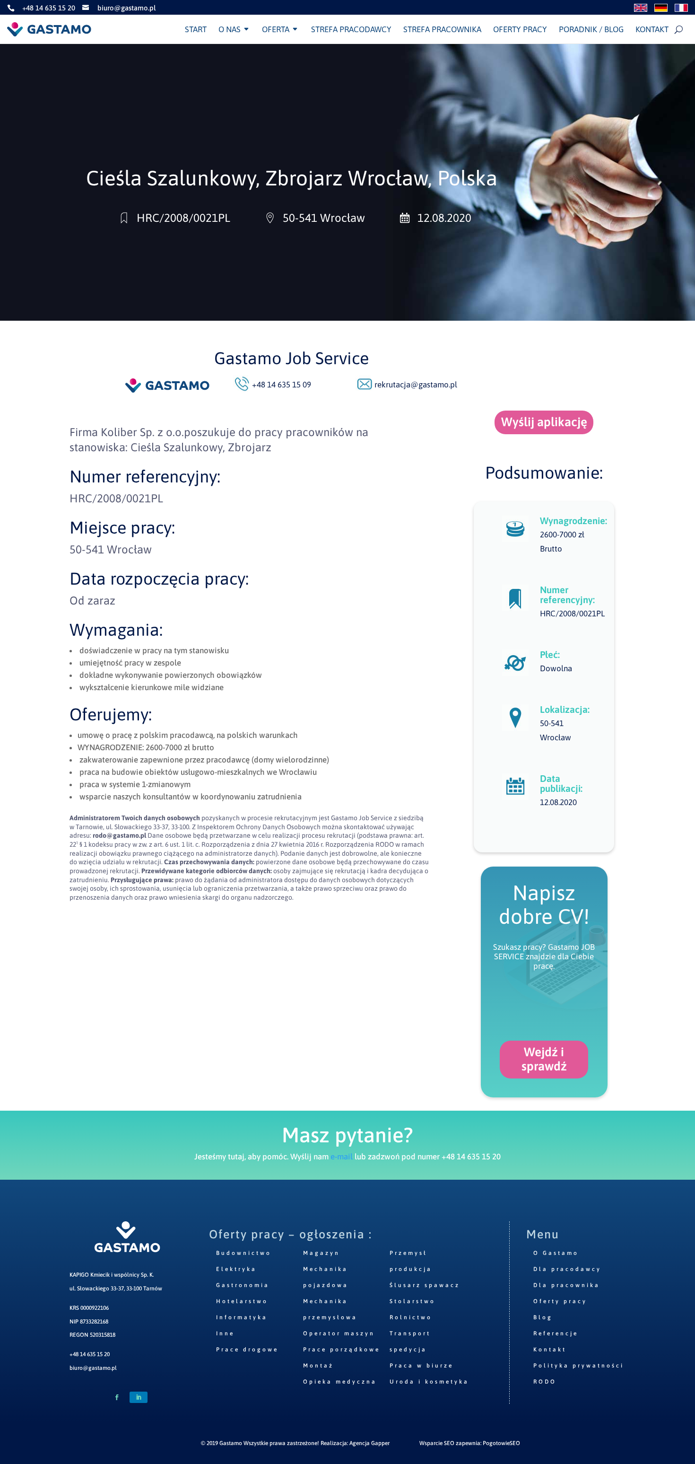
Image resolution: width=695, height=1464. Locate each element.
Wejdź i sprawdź (544, 1059)
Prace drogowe (247, 1349)
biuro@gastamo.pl (93, 1368)
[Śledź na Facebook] (117, 1397)
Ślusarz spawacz (425, 1285)
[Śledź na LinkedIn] (139, 1397)
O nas (229, 29)
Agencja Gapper (369, 1443)
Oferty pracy (520, 29)
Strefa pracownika (442, 29)
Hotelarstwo (242, 1301)
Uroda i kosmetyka (429, 1381)
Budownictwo (243, 1253)
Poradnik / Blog (591, 29)
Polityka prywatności (578, 1365)
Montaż (318, 1365)
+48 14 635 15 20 (90, 1354)
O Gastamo (556, 1253)
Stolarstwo (412, 1301)
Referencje (555, 1333)
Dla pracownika (566, 1285)
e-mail (341, 1156)
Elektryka (236, 1269)
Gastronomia (242, 1285)
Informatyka (242, 1317)
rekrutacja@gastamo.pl (415, 384)
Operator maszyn (339, 1333)
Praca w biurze (421, 1365)
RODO (544, 1381)
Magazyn (321, 1253)
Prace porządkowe (341, 1349)
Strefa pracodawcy (351, 29)
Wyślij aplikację (544, 422)
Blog (543, 1317)
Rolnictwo (411, 1317)
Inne (225, 1333)
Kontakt (652, 29)
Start (196, 29)
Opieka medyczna (340, 1381)
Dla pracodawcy (567, 1269)
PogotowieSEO (501, 1443)
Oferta (275, 29)
